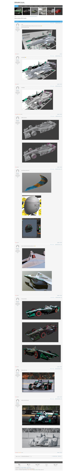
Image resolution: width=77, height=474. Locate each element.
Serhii (16, 114)
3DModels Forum (19, 2)
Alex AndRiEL (19, 452)
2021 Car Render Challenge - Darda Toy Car (25, 467)
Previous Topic (55, 456)
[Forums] (15, 16)
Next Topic (59, 456)
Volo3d (18, 90)
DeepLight (19, 114)
